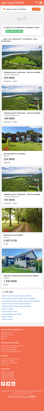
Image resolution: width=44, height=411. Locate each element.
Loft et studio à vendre (9, 311)
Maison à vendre (7, 309)
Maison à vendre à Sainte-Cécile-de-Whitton (16, 296)
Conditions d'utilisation (8, 361)
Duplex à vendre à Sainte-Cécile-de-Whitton (16, 306)
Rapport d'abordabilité (8, 372)
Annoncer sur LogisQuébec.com (11, 351)
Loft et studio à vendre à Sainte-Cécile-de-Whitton (18, 298)
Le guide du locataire (7, 376)
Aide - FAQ (4, 336)
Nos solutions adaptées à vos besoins (12, 346)
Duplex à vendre (7, 319)
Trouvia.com (12, 379)
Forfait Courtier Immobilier (9, 348)
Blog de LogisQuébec (7, 374)
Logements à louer (7, 333)
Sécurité (3, 338)
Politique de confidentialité (9, 363)
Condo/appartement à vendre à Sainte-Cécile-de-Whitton (21, 301)
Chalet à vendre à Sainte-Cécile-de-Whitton (16, 304)
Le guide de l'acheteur (8, 378)
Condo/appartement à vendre (12, 314)
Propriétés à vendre (7, 334)
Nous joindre (5, 364)
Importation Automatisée (8, 349)
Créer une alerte (16, 31)
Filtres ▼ (37, 9)
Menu (41, 2)
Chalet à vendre (7, 317)
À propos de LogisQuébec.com (10, 359)
